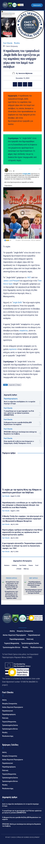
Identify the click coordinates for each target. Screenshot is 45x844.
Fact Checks (7, 43)
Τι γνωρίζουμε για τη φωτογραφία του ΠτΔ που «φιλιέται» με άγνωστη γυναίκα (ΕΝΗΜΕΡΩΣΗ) (19, 413)
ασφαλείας (23, 330)
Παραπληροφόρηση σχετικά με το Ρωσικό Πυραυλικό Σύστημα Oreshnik (33, 591)
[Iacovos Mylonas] (14, 73)
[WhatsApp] (30, 84)
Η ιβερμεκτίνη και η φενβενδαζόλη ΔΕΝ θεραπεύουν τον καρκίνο (18, 423)
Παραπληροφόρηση (10, 399)
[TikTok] (20, 841)
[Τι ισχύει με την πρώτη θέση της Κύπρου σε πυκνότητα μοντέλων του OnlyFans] (23, 471)
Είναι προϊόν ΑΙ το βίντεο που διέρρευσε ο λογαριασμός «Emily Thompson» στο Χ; (19, 442)
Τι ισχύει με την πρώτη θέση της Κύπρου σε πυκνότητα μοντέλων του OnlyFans (22, 491)
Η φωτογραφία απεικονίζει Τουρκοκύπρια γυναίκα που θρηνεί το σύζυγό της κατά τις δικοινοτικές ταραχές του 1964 (22, 545)
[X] (20, 84)
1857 (29, 277)
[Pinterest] (25, 84)
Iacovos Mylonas (25, 73)
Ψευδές (17, 43)
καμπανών (13, 349)
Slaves (18, 384)
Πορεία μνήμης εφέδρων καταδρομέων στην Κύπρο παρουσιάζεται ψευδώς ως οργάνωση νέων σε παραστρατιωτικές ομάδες (22, 532)
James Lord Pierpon (11, 280)
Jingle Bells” (17, 302)
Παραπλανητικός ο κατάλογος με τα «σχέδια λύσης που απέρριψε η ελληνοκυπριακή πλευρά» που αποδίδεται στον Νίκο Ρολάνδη (22, 505)
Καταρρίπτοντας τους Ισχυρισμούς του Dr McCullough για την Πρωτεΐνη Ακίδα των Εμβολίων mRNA (11, 595)
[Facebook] (15, 84)
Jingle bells (12, 384)
